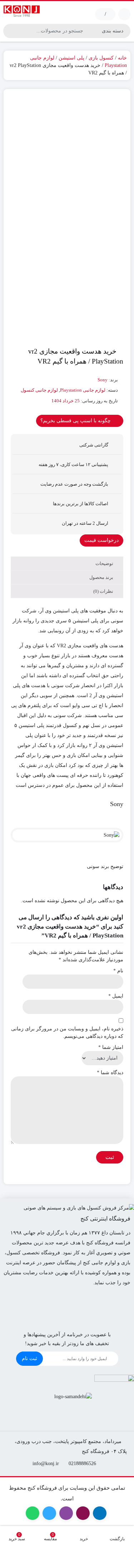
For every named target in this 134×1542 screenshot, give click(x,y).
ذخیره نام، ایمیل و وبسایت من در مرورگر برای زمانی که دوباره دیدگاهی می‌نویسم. (67, 1032)
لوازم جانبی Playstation (82, 390)
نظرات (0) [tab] (103, 591)
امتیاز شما (110, 1047)
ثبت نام (29, 1358)
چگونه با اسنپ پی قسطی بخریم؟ (76, 420)
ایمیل (115, 996)
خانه (122, 58)
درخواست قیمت (101, 540)
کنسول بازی (101, 58)
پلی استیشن (71, 58)
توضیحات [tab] (104, 563)
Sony (103, 379)
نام (118, 970)
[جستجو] (9, 31)
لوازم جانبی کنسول (39, 390)
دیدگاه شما (110, 1072)
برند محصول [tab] (101, 577)
